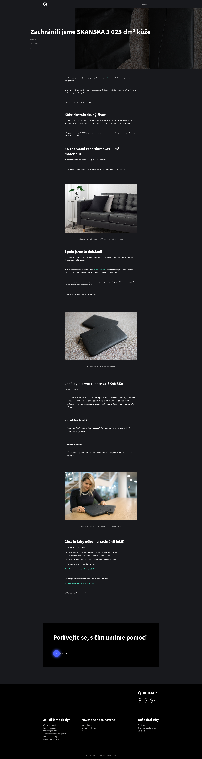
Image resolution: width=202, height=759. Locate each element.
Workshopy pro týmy (51, 739)
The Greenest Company (147, 728)
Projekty (145, 4)
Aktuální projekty (50, 731)
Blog (154, 4)
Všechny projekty (50, 725)
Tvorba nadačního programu (54, 733)
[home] (45, 4)
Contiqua (110, 78)
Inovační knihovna (89, 728)
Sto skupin (142, 731)
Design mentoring (50, 736)
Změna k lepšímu (99, 269)
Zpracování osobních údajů (107, 755)
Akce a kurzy (87, 725)
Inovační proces (49, 728)
